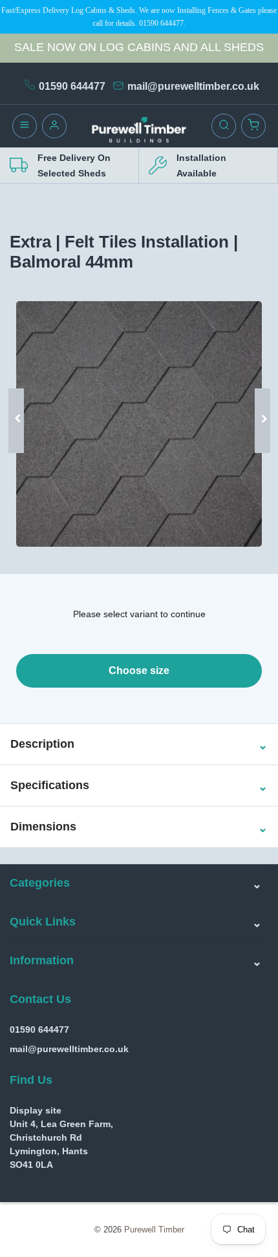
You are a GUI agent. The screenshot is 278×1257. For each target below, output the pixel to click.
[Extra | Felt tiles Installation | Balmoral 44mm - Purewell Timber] (139, 424)
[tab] (139, 744)
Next (257, 401)
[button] (42, 744)
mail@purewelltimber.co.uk (193, 86)
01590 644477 (72, 86)
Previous (21, 401)
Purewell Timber (154, 1229)
